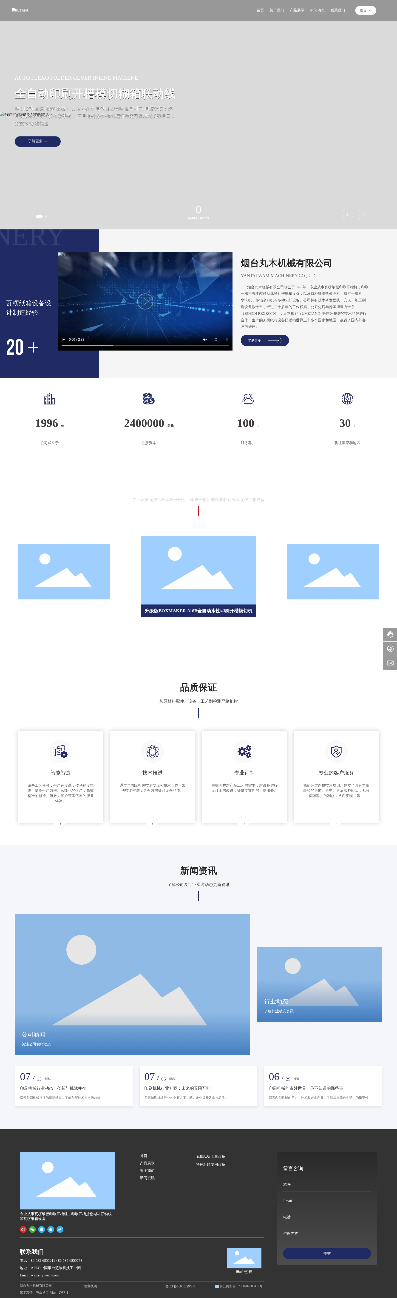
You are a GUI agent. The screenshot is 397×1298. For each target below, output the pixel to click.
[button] (39, 216)
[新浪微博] (23, 1229)
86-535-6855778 (70, 1260)
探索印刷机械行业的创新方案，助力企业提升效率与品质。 (186, 1098)
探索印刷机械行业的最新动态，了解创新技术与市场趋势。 (62, 1098)
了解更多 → (37, 141)
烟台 (53, 1292)
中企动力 (42, 1292)
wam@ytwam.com (45, 1275)
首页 (143, 1156)
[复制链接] (60, 1229)
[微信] (32, 1229)
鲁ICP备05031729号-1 (180, 1286)
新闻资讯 (147, 1178)
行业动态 (276, 1001)
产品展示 (147, 1163)
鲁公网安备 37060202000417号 (241, 1286)
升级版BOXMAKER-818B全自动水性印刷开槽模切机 (198, 610)
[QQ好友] (41, 1229)
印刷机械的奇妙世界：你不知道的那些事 (306, 1088)
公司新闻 (33, 1034)
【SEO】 (63, 1292)
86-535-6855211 (43, 1260)
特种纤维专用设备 (210, 1164)
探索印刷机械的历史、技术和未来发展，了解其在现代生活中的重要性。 (320, 1098)
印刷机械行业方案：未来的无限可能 (177, 1088)
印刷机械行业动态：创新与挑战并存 (53, 1088)
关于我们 (147, 1171)
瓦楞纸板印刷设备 (210, 1156)
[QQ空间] (50, 1229)
